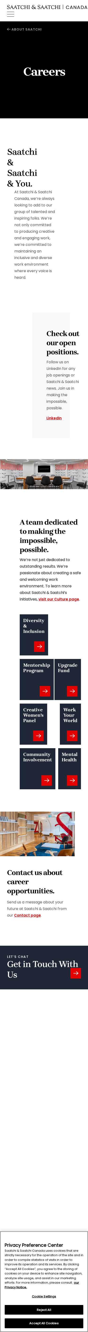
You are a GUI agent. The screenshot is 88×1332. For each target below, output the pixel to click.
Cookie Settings (44, 1296)
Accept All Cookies (43, 1323)
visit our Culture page (58, 599)
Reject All (44, 1310)
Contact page (27, 915)
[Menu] (10, 14)
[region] (44, 1281)
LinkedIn (54, 418)
